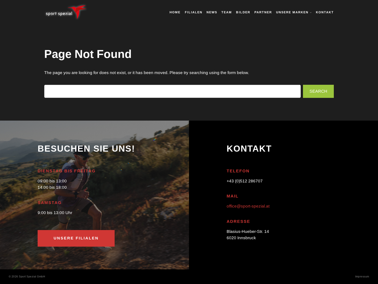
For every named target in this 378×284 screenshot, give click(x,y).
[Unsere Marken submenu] (311, 12)
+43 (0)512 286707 (245, 181)
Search (318, 91)
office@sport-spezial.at (248, 206)
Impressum (362, 276)
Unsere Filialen (76, 238)
